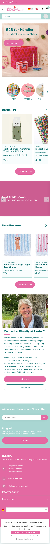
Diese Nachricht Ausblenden (25, 532)
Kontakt (25, 440)
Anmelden (25, 387)
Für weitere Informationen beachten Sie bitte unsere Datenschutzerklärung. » (25, 537)
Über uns (25, 379)
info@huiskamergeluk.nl (18, 486)
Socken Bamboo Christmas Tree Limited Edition (16, 150)
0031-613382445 (15, 478)
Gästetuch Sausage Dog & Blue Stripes (16, 265)
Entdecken (23, 171)
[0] (47, 8)
